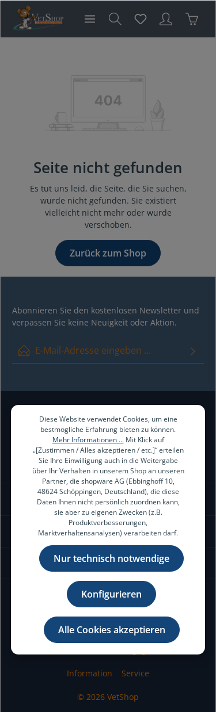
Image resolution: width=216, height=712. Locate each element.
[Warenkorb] (192, 18)
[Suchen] (115, 18)
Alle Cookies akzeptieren (111, 629)
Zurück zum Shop (108, 253)
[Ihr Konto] (165, 18)
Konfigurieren (111, 594)
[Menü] (89, 18)
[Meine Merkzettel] (140, 18)
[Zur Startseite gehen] (37, 19)
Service (135, 673)
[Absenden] (193, 350)
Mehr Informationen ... (88, 440)
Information (89, 673)
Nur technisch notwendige (111, 558)
